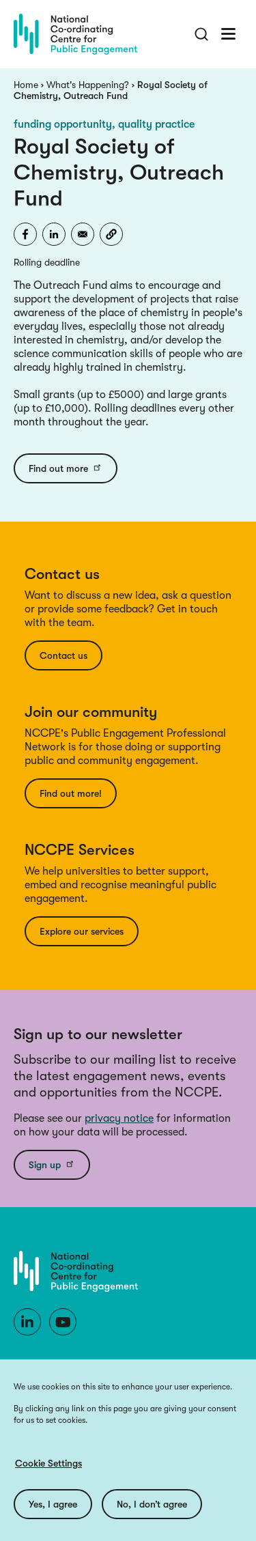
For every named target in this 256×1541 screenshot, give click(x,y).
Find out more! (71, 793)
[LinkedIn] (27, 1321)
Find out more (58, 468)
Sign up (45, 1164)
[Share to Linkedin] (54, 234)
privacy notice (119, 1118)
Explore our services (82, 931)
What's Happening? (87, 84)
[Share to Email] (82, 234)
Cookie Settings (48, 1463)
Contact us (63, 655)
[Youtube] (62, 1321)
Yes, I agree (53, 1504)
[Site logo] (75, 34)
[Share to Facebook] (25, 234)
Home (26, 84)
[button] (111, 234)
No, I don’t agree (152, 1504)
